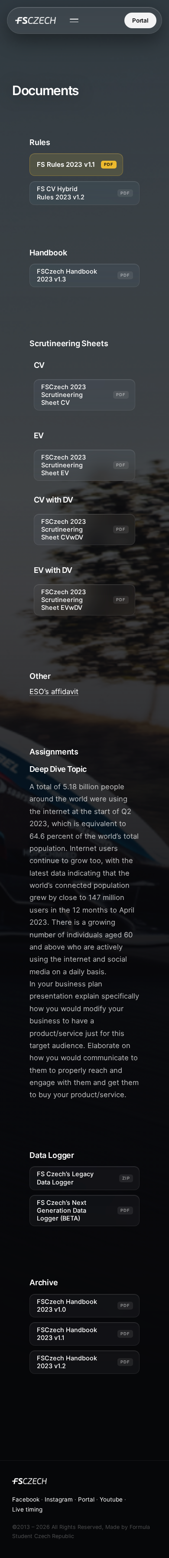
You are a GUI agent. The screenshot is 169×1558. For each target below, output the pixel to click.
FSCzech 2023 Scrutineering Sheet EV (63, 465)
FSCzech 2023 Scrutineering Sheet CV (63, 395)
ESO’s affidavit (53, 691)
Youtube (111, 1499)
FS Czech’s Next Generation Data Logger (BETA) (61, 1210)
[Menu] (74, 20)
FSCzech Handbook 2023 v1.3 (67, 275)
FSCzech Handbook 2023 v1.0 (67, 1305)
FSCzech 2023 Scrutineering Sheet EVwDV (63, 600)
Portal (140, 20)
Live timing (27, 1509)
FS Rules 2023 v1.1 (66, 164)
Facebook (25, 1499)
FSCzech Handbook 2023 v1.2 (67, 1362)
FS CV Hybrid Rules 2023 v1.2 (60, 193)
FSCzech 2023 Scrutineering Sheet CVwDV (63, 529)
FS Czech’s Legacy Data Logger (65, 1178)
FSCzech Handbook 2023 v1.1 (67, 1334)
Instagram (59, 1499)
